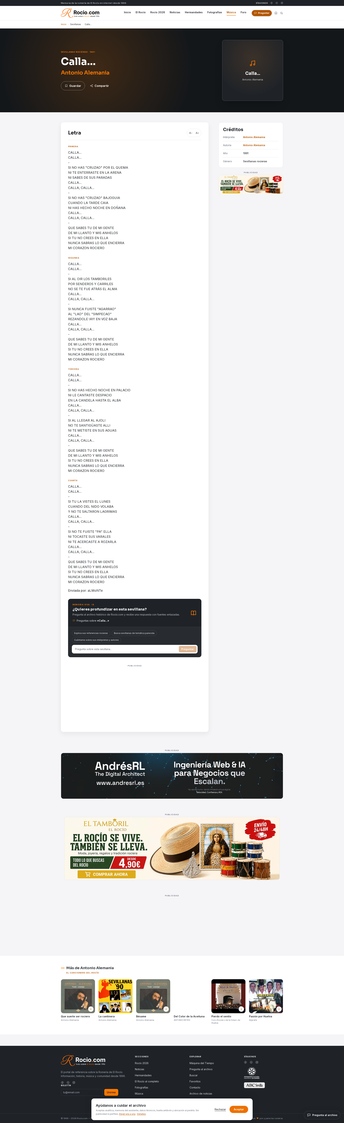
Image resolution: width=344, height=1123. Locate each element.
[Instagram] (282, 3)
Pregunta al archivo (201, 1069)
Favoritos (195, 1081)
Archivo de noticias (201, 1093)
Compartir (102, 86)
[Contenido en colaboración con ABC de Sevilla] (254, 1085)
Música (231, 12)
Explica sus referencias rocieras (91, 633)
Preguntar (187, 649)
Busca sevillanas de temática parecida (134, 633)
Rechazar (220, 1109)
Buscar (194, 1075)
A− (190, 132)
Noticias (175, 12)
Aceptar (239, 1109)
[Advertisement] (134, 693)
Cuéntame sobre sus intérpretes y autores (96, 640)
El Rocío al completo (147, 1081)
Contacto (195, 1087)
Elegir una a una (127, 1114)
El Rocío (141, 12)
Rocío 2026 (157, 12)
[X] (276, 3)
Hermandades (194, 12)
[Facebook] (271, 3)
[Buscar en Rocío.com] (281, 13)
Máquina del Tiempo (202, 1063)
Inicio (127, 12)
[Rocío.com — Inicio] (80, 13)
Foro (243, 12)
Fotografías (214, 12)
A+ (197, 132)
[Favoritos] (276, 13)
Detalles (141, 1114)
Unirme (111, 1092)
